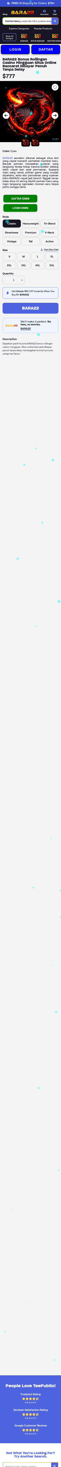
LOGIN (15, 49)
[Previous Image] (6, 115)
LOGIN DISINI (20, 207)
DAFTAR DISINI (20, 198)
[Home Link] (23, 12)
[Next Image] (55, 115)
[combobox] (27, 21)
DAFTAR (46, 49)
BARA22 (8, 158)
